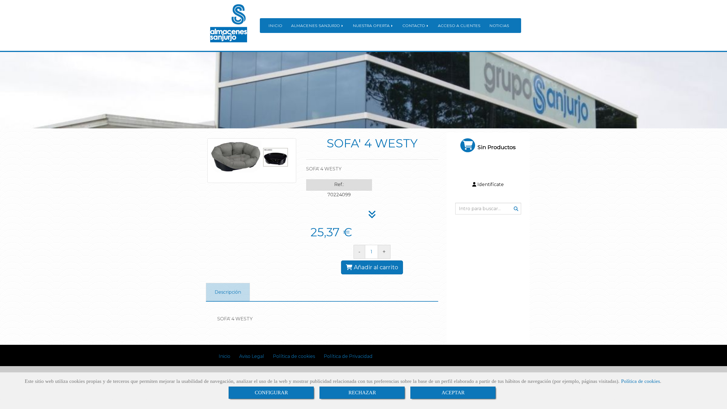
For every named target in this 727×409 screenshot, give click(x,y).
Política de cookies (640, 381)
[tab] (228, 292)
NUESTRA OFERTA (372, 25)
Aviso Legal (251, 356)
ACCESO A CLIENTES (459, 25)
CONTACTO (414, 25)
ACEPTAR (453, 392)
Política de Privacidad (348, 356)
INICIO (275, 25)
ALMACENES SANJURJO (316, 25)
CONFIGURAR (271, 392)
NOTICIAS (499, 25)
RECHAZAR (362, 392)
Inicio (224, 356)
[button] (488, 185)
